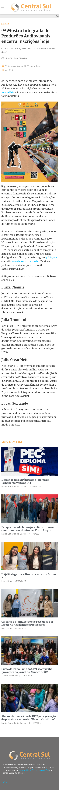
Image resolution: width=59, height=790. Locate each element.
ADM (5, 782)
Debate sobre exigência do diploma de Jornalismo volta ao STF (25, 481)
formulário (8, 92)
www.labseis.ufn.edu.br (25, 261)
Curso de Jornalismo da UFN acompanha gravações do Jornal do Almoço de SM (26, 670)
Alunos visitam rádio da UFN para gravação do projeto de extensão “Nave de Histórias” (28, 718)
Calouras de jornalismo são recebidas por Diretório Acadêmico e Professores (27, 623)
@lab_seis (51, 257)
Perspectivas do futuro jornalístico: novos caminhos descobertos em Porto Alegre (27, 529)
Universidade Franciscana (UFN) (34, 770)
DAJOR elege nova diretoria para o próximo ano (28, 576)
